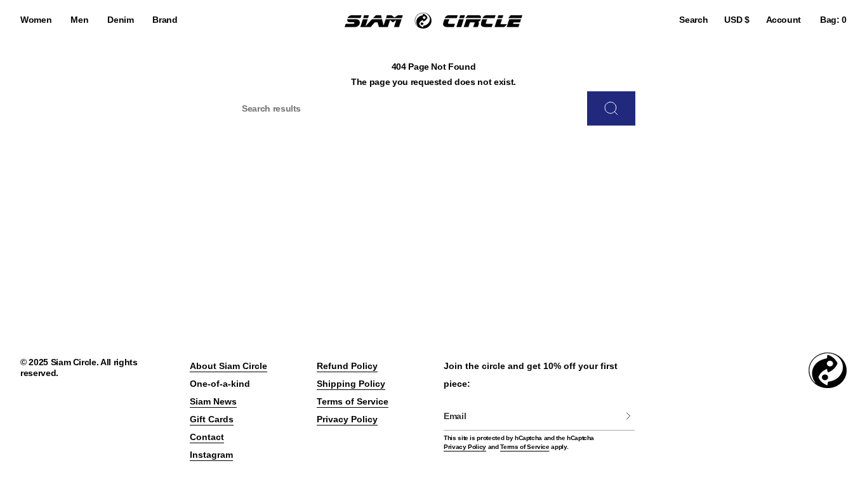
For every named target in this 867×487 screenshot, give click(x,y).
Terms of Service (352, 401)
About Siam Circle (228, 366)
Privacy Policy (347, 419)
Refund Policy (347, 366)
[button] (36, 20)
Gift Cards (212, 419)
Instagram (211, 455)
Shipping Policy (351, 384)
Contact (207, 437)
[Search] (611, 108)
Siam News (213, 401)
